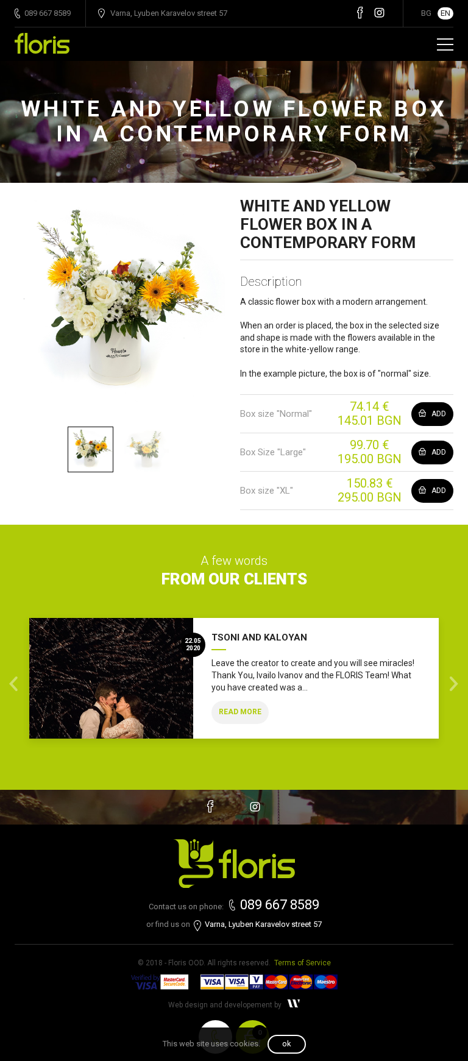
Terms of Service (302, 963)
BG (426, 13)
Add (438, 414)
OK (286, 1043)
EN (445, 13)
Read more (240, 712)
